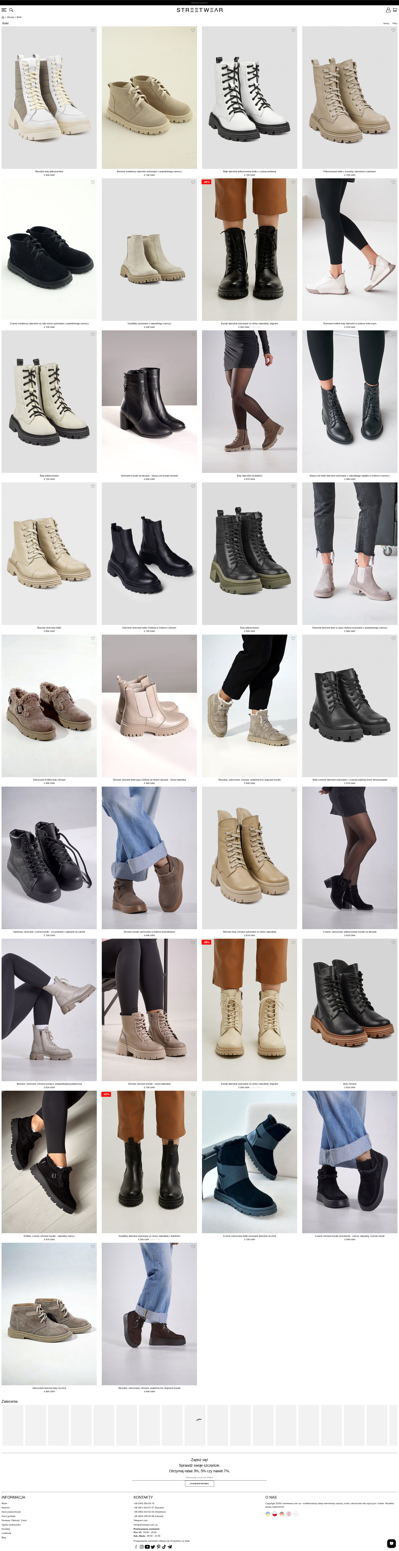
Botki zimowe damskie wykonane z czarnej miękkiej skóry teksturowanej (350, 779)
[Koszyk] (394, 10)
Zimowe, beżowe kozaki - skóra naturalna (149, 1083)
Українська (267, 1514)
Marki (4, 1503)
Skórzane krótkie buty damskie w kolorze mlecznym (350, 323)
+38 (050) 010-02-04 (144, 1512)
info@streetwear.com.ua (146, 1524)
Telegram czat (140, 1520)
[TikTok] (164, 1547)
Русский (295, 1514)
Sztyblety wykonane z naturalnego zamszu (149, 323)
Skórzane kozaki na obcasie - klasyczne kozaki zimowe (149, 475)
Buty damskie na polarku (249, 475)
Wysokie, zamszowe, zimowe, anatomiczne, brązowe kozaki (250, 779)
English (288, 1514)
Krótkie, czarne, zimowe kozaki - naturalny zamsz (49, 1236)
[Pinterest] (158, 1547)
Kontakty (6, 1529)
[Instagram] (141, 1547)
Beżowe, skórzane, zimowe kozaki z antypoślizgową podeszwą (49, 1083)
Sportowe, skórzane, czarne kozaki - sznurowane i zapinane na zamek (49, 931)
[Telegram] (169, 1547)
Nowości (6, 1507)
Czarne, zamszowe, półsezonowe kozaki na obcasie (350, 931)
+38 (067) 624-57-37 (144, 1507)
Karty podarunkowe (11, 1512)
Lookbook (6, 1533)
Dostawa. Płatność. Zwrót (14, 1520)
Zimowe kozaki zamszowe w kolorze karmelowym (149, 931)
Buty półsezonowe (49, 475)
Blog (4, 1537)
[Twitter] (152, 1547)
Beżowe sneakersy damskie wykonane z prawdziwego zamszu (149, 171)
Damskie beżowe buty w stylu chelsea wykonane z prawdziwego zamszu (349, 627)
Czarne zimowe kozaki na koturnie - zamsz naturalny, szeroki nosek (350, 1236)
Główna (3, 17)
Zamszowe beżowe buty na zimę (49, 1388)
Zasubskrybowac (199, 1484)
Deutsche (281, 1514)
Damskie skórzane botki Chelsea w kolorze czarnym (149, 627)
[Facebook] (136, 1547)
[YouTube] (147, 1547)
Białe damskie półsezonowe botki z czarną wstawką (249, 171)
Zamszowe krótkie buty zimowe (49, 779)
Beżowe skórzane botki (49, 627)
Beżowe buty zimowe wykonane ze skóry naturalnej (249, 931)
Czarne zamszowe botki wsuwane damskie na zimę (249, 1236)
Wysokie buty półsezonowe (49, 171)
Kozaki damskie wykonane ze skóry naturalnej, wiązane (249, 323)
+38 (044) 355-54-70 (144, 1503)
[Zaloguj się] (388, 10)
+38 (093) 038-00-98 (144, 1516)
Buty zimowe (349, 1083)
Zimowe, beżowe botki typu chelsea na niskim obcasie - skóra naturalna (149, 779)
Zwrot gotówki (8, 1516)
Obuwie (10, 17)
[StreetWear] (200, 10)
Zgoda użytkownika (11, 1524)
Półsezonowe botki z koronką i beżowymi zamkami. (349, 171)
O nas (271, 1497)
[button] (92, 31)
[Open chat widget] (391, 1543)
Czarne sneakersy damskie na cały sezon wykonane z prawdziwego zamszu (49, 323)
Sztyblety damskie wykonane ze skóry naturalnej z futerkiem (149, 1236)
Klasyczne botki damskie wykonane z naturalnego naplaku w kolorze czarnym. (350, 475)
